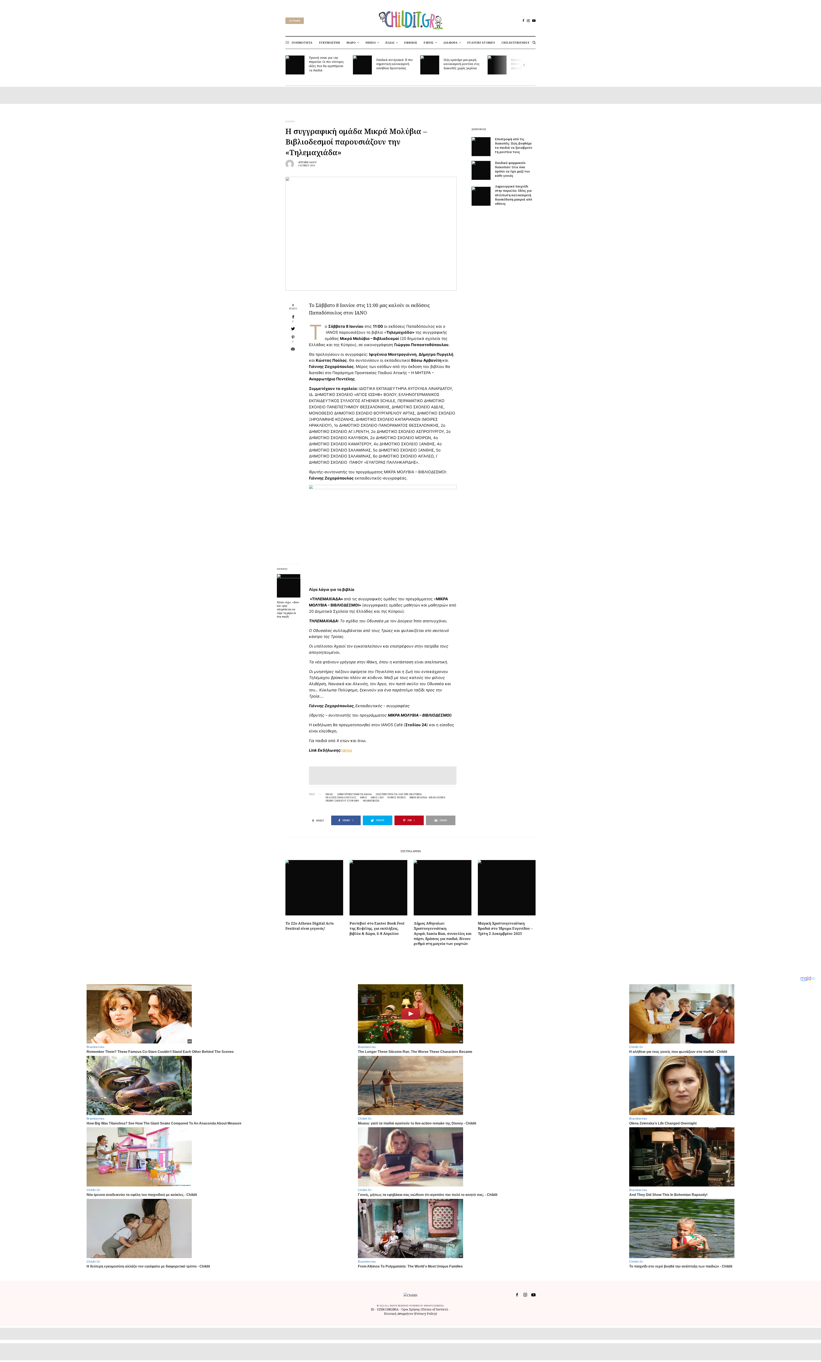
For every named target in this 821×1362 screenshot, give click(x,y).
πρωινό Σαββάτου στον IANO (342, 801)
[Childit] (410, 19)
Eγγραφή (294, 20)
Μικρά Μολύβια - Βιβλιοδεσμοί (427, 797)
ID (372, 1309)
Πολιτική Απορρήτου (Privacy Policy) (410, 1314)
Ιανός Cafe (377, 797)
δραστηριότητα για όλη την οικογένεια (398, 794)
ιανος (363, 797)
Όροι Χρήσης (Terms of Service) (425, 1309)
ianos (347, 750)
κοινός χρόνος (397, 797)
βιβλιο (329, 794)
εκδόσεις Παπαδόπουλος (341, 797)
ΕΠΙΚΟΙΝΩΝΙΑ (388, 1309)
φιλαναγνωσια (371, 801)
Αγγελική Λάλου (307, 162)
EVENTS (290, 122)
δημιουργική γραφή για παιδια (354, 794)
